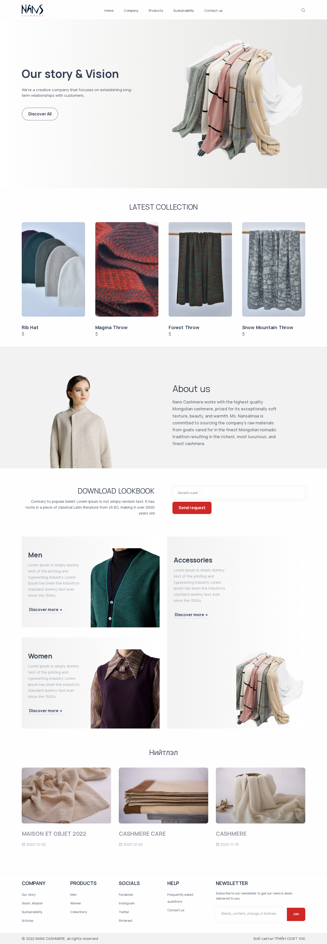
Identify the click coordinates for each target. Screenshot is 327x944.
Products (156, 10)
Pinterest (125, 920)
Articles (27, 920)
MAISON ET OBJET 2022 (54, 834)
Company (131, 10)
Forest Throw (184, 327)
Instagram (127, 903)
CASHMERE (231, 834)
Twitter (124, 912)
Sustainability (183, 10)
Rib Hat (30, 327)
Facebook (126, 894)
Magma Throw (111, 327)
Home (108, 10)
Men (73, 894)
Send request (192, 507)
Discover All (40, 114)
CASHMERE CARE (142, 834)
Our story (29, 894)
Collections (78, 912)
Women (75, 903)
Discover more (43, 609)
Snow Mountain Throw (267, 327)
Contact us (213, 10)
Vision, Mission (32, 903)
